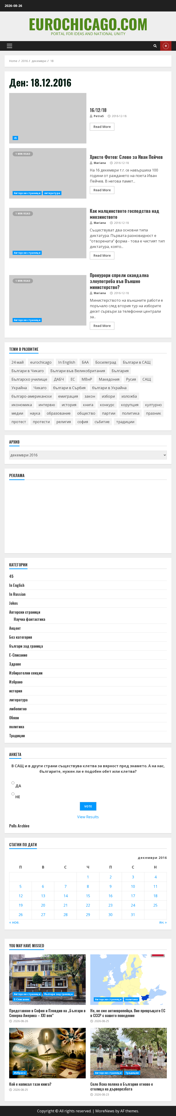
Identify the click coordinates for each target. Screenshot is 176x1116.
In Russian (17, 594)
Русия (131, 379)
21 (65, 905)
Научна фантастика (29, 619)
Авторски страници (27, 193)
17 (133, 895)
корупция (129, 404)
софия (82, 421)
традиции (125, 421)
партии (108, 413)
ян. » (163, 922)
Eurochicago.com (88, 23)
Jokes (13, 603)
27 (43, 914)
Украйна (19, 387)
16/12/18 (47, 118)
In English (66, 362)
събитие (102, 421)
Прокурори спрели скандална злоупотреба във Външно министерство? (47, 300)
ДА (18, 785)
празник (153, 413)
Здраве (15, 664)
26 (21, 914)
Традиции (17, 735)
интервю (46, 404)
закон (90, 396)
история (69, 404)
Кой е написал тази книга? (47, 1053)
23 (110, 905)
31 (133, 914)
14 (65, 895)
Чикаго (40, 387)
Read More (102, 126)
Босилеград (105, 362)
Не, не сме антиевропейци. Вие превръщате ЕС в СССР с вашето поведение (128, 979)
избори (108, 396)
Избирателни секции (25, 673)
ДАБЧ (59, 379)
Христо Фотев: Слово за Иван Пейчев (47, 173)
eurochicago (41, 362)
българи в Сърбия (69, 387)
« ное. (14, 922)
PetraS (98, 116)
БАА (85, 362)
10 (133, 886)
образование (59, 413)
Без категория (20, 637)
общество (86, 413)
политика (130, 413)
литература (52, 193)
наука (35, 413)
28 (65, 914)
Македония (109, 379)
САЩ (147, 379)
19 (21, 905)
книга (88, 404)
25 (155, 905)
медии (17, 413)
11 (155, 886)
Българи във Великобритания (77, 370)
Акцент (15, 628)
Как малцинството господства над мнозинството (47, 233)
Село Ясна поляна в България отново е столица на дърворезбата (128, 1053)
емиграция (68, 396)
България (120, 370)
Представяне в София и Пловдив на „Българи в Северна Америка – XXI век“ (47, 979)
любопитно (18, 708)
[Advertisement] (43, 518)
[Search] (155, 46)
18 (155, 895)
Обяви (14, 717)
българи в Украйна (109, 387)
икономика (21, 404)
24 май (17, 362)
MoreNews (104, 1110)
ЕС (73, 379)
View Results (88, 816)
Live (165, 46)
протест (18, 421)
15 (88, 895)
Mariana (99, 163)
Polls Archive (19, 826)
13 (43, 895)
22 (88, 905)
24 (133, 905)
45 (15, 138)
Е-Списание (18, 655)
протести (41, 421)
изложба (129, 396)
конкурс (107, 404)
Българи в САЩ (137, 362)
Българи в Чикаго (27, 370)
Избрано (15, 682)
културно (153, 404)
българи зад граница (26, 646)
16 (110, 895)
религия (63, 421)
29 (88, 914)
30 (110, 914)
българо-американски (31, 396)
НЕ (17, 796)
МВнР (87, 379)
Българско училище (29, 379)
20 (43, 905)
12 (21, 895)
